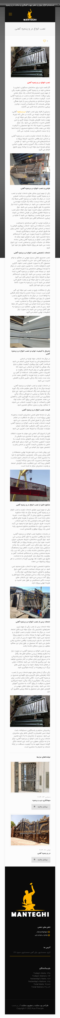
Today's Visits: (40, 973)
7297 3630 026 (41, 935)
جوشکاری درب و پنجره (41, 800)
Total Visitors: (38, 987)
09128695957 (42, 932)
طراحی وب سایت (41, 1005)
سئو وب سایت (27, 1005)
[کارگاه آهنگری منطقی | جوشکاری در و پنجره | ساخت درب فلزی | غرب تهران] (30, 14)
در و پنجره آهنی (43, 853)
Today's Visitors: (40, 976)
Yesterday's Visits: (38, 979)
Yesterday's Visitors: (37, 981)
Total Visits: (39, 984)
